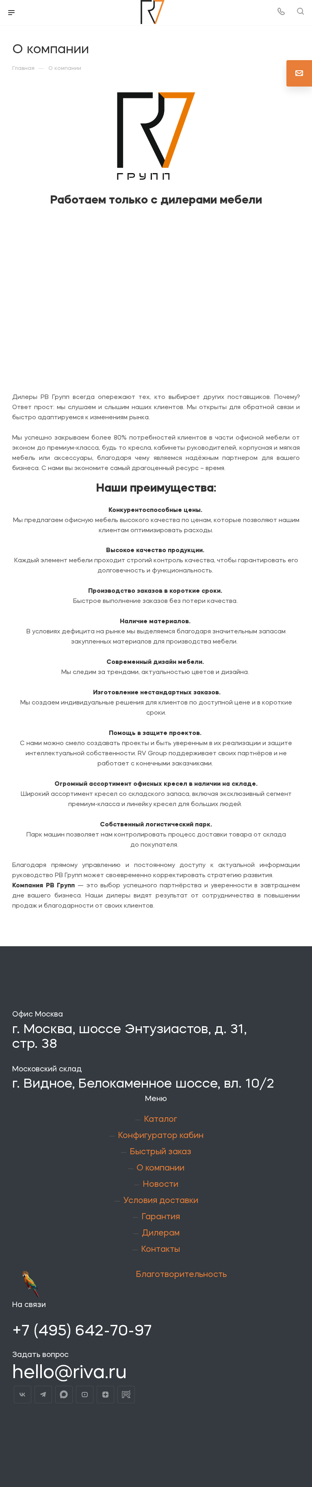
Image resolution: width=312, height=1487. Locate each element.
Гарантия (160, 1217)
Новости (160, 1185)
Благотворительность (181, 1275)
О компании (160, 1168)
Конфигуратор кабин (161, 1136)
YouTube (84, 1394)
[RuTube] (126, 1394)
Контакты (160, 1250)
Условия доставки (160, 1201)
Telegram (43, 1394)
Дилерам (161, 1233)
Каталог (160, 1120)
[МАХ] (64, 1394)
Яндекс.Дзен (105, 1394)
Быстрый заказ (160, 1152)
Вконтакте (22, 1394)
